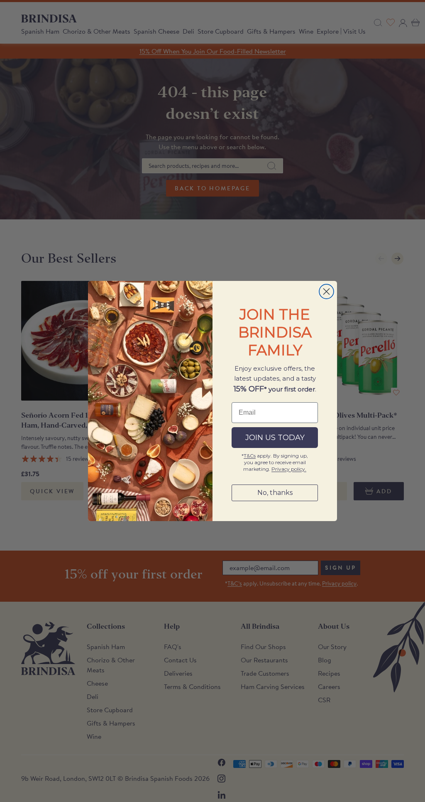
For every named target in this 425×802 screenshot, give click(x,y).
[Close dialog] (326, 291)
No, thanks (275, 493)
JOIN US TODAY (275, 437)
